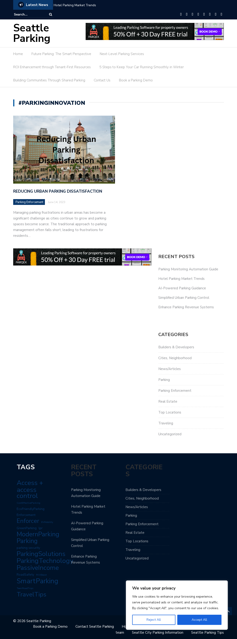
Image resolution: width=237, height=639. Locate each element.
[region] (177, 605)
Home (18, 54)
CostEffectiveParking (28, 503)
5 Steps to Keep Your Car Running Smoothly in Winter (141, 67)
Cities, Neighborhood (175, 358)
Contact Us (102, 80)
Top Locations (169, 412)
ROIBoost (41, 575)
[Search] (50, 14)
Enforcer (28, 521)
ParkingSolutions (41, 554)
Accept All (199, 619)
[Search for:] (28, 14)
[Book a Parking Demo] (221, 14)
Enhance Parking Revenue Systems (186, 307)
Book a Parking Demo (136, 80)
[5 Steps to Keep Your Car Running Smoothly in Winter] (204, 14)
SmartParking (37, 581)
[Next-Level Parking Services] (192, 14)
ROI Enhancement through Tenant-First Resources (52, 67)
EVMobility (47, 522)
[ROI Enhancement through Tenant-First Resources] (198, 14)
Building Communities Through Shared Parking (49, 80)
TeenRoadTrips (25, 588)
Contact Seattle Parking (94, 626)
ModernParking (38, 534)
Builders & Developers (176, 347)
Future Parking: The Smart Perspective (61, 54)
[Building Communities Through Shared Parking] (209, 14)
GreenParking (27, 528)
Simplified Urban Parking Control (183, 297)
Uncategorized (169, 434)
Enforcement (26, 515)
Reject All (154, 619)
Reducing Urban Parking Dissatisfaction (57, 191)
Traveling (165, 423)
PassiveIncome (38, 568)
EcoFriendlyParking (30, 509)
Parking (164, 379)
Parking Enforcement (29, 202)
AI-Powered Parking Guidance (182, 288)
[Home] (180, 14)
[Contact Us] (215, 14)
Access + (30, 483)
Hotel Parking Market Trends (75, 5)
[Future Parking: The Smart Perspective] (186, 14)
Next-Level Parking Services (122, 54)
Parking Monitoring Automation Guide (188, 269)
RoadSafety (25, 574)
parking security (28, 548)
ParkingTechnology (45, 561)
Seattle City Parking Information (157, 632)
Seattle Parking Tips (207, 632)
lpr (41, 528)
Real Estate (167, 401)
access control (27, 493)
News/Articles (169, 369)
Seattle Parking (31, 33)
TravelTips (31, 594)
